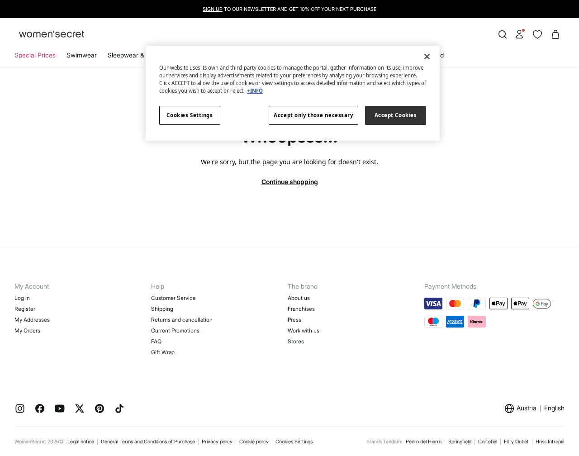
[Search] (502, 34)
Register (24, 308)
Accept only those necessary (313, 115)
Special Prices (35, 55)
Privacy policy (217, 441)
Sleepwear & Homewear (143, 55)
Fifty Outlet (516, 441)
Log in (22, 297)
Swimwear (81, 55)
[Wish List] (537, 34)
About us (299, 297)
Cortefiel (487, 441)
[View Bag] (555, 34)
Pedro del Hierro (423, 441)
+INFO (255, 90)
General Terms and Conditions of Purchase (148, 441)
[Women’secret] (51, 34)
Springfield (459, 441)
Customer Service (173, 297)
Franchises (301, 308)
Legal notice (80, 441)
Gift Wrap (163, 352)
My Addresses (32, 319)
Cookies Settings (294, 441)
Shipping (162, 308)
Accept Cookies (396, 115)
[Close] (427, 56)
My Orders (27, 330)
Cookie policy (254, 441)
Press (294, 319)
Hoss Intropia (550, 441)
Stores (296, 341)
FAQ (156, 341)
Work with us (303, 330)
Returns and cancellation (182, 319)
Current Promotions (175, 330)
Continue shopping (289, 181)
